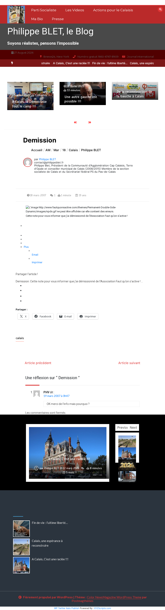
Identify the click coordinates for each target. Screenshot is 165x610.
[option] (66, 63)
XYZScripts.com (102, 608)
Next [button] (133, 427)
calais (20, 338)
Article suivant (129, 363)
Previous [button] (123, 427)
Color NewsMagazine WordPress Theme (114, 597)
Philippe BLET (47, 159)
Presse (58, 19)
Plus (26, 246)
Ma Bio (37, 19)
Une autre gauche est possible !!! (80, 99)
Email (35, 254)
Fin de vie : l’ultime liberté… (105, 63)
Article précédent (38, 363)
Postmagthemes (82, 601)
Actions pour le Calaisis (113, 10)
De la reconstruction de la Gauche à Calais (134, 93)
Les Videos (74, 10)
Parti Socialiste (43, 10)
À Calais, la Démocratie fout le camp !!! (29, 103)
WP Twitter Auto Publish (66, 608)
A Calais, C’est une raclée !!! (66, 63)
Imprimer (37, 262)
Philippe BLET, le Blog (50, 31)
